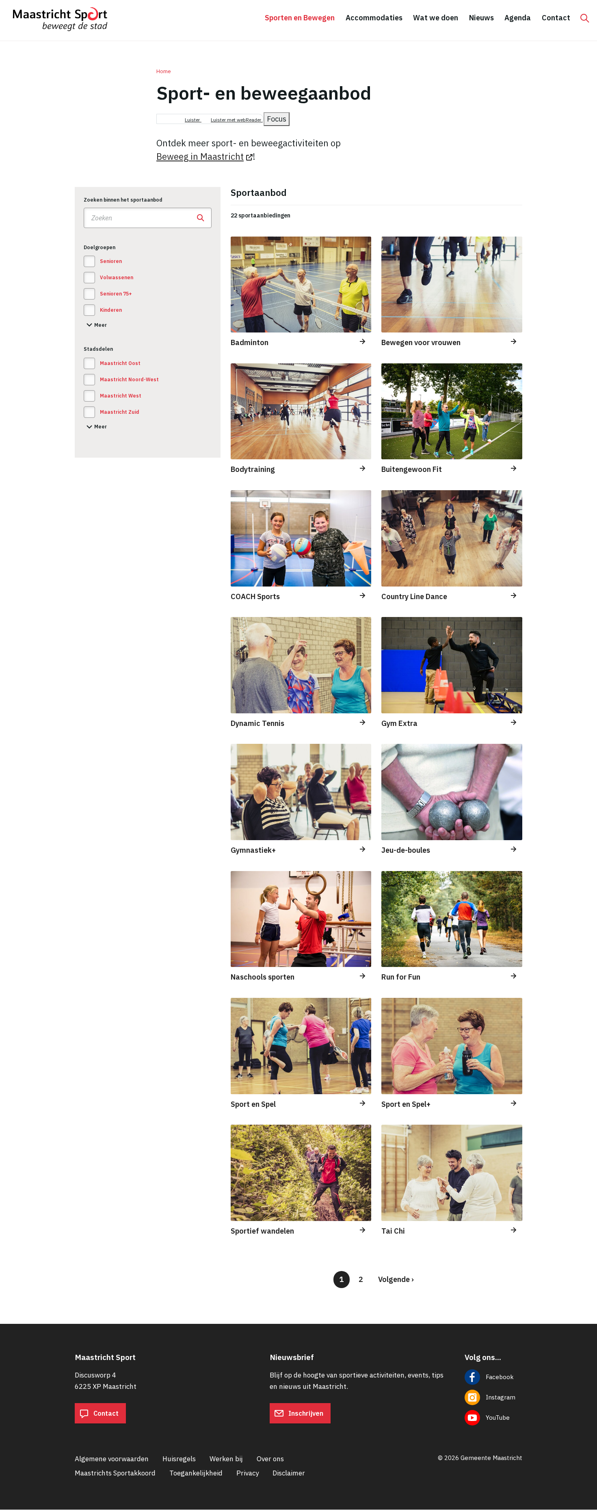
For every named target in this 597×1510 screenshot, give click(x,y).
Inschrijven (305, 1413)
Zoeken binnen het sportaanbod (123, 200)
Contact (105, 1413)
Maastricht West (120, 396)
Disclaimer (289, 1473)
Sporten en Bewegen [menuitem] (300, 17)
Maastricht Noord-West (129, 379)
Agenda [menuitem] (517, 17)
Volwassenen (116, 277)
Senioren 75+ (116, 294)
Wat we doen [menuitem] (435, 17)
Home (163, 71)
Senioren (111, 261)
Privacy (247, 1473)
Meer (95, 326)
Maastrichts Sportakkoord (115, 1473)
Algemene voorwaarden (112, 1458)
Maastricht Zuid (119, 412)
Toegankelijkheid (196, 1473)
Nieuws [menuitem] (481, 17)
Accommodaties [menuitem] (374, 17)
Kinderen (111, 310)
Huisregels (179, 1458)
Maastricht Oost (120, 363)
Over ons (270, 1458)
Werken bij (226, 1458)
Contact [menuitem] (556, 17)
